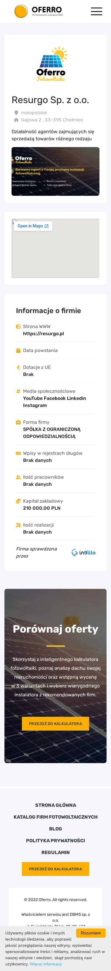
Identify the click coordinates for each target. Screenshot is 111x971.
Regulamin (55, 852)
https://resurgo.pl (43, 333)
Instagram (35, 405)
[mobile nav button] (96, 11)
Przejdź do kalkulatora (55, 723)
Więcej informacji (46, 964)
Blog (55, 829)
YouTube (33, 398)
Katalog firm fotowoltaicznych (56, 817)
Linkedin (76, 398)
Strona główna (55, 805)
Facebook (55, 398)
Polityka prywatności (55, 840)
